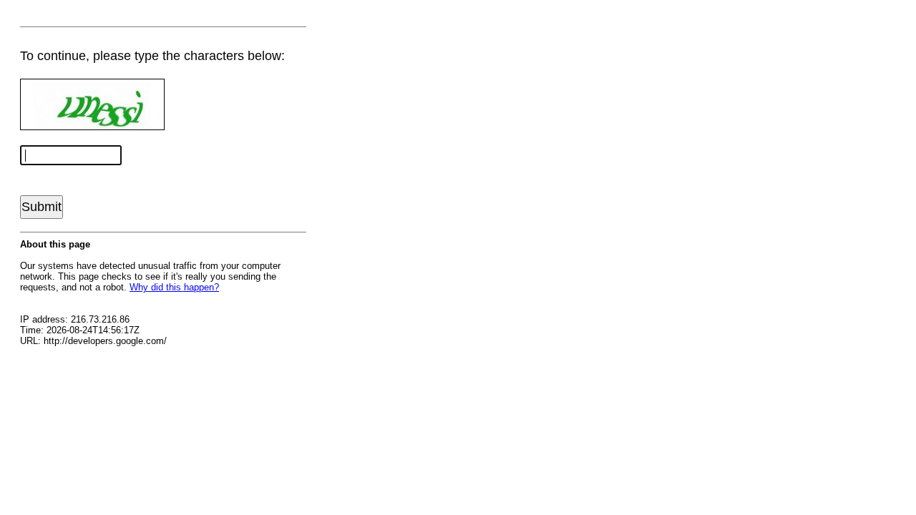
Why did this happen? (174, 287)
